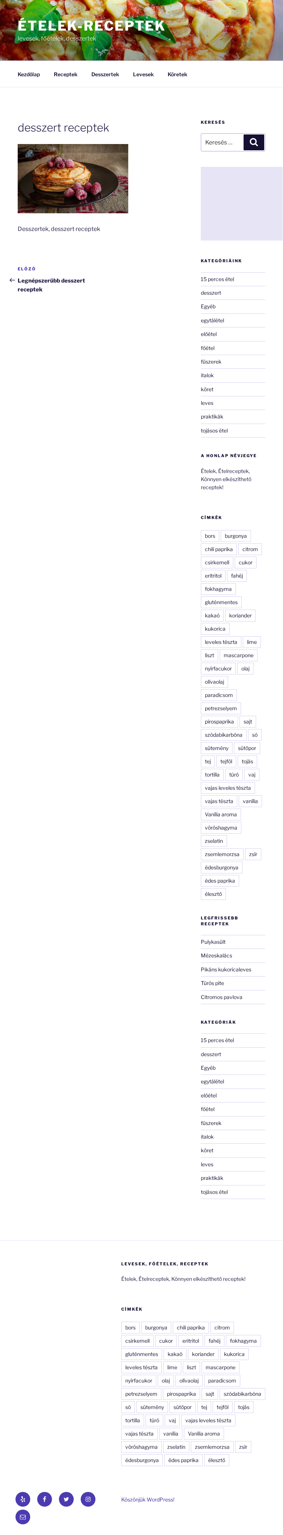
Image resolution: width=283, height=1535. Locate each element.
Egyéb (208, 306)
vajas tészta (219, 801)
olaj (245, 668)
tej (208, 761)
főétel (207, 348)
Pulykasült (213, 942)
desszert (211, 293)
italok (207, 375)
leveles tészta (221, 642)
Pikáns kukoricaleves (226, 969)
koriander (240, 615)
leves (207, 403)
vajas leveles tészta (228, 788)
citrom (250, 549)
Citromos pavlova (221, 997)
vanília (250, 801)
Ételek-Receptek (92, 26)
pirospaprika (219, 721)
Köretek (177, 74)
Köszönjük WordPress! (147, 1499)
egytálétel (212, 320)
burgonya (236, 536)
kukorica (215, 628)
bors (210, 536)
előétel (209, 334)
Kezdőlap (29, 74)
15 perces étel (217, 279)
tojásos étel (214, 430)
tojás (247, 761)
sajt (248, 721)
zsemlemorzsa (222, 854)
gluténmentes (221, 602)
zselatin (214, 841)
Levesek (143, 74)
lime (252, 642)
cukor (245, 562)
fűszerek (211, 361)
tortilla (212, 774)
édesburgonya (221, 867)
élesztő (213, 894)
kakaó (212, 615)
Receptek (65, 74)
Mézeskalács (216, 955)
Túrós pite (212, 983)
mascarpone (239, 655)
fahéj (237, 575)
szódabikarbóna (223, 735)
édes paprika (220, 880)
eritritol (213, 575)
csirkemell (217, 562)
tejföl (226, 761)
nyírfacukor (218, 668)
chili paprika (219, 549)
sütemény (216, 748)
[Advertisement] (242, 204)
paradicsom (219, 695)
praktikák (212, 416)
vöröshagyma (221, 827)
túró (234, 774)
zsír (253, 854)
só (255, 735)
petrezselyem (221, 708)
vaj (251, 774)
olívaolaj (214, 682)
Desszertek (105, 74)
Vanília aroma (221, 814)
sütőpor (247, 748)
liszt (209, 655)
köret (207, 389)
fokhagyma (218, 589)
